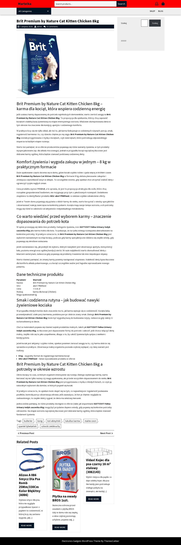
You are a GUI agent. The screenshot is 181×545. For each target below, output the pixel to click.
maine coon (90, 420)
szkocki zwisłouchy (50, 426)
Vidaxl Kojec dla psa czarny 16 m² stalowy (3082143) (98, 466)
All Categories (25, 11)
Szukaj (124, 23)
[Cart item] (163, 4)
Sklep (152, 11)
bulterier (28, 420)
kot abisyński (53, 420)
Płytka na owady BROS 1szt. (64, 498)
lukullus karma (72, 420)
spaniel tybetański (27, 426)
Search (121, 3)
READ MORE (27, 526)
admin (39, 26)
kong (40, 420)
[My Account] (156, 4)
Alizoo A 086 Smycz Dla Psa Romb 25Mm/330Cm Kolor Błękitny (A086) (29, 485)
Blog (160, 11)
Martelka (24, 4)
